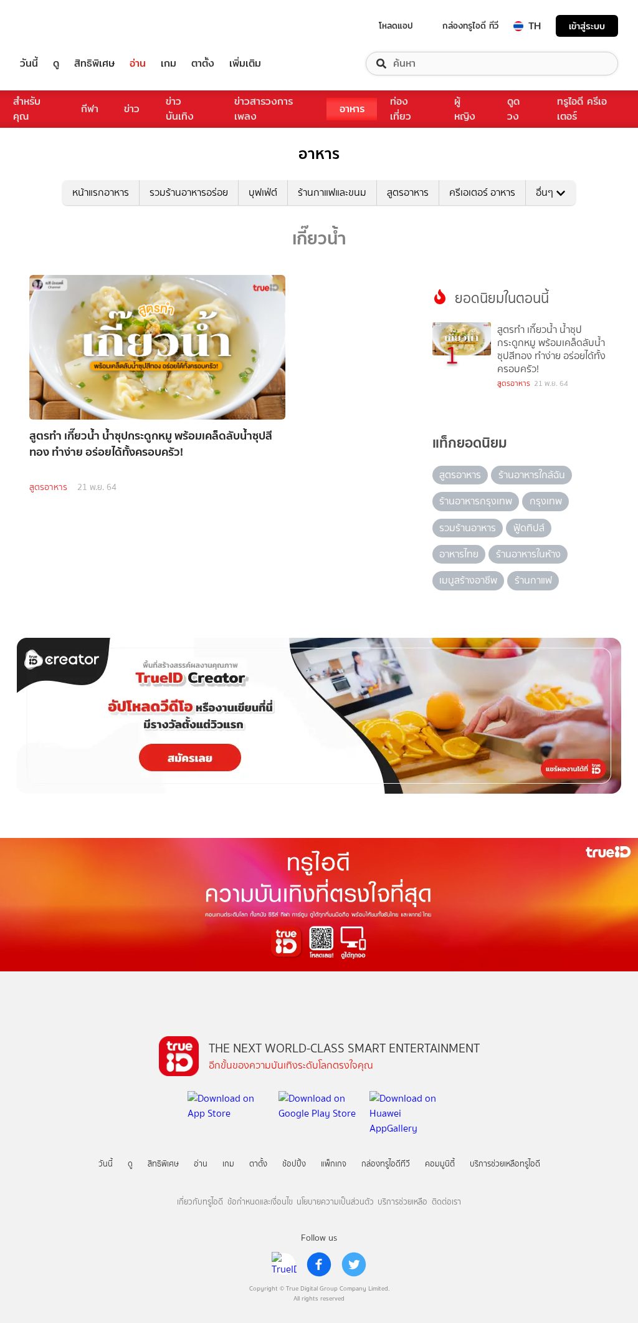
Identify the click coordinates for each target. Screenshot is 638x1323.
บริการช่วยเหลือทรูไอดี (505, 1164)
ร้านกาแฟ (533, 580)
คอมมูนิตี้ (440, 1164)
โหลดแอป (396, 25)
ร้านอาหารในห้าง (528, 554)
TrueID (57, 26)
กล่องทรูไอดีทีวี (385, 1164)
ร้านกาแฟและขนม (332, 192)
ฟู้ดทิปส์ (529, 528)
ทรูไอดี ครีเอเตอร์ (582, 109)
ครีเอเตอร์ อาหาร (482, 192)
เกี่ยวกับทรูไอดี (200, 1202)
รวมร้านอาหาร (467, 528)
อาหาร (352, 109)
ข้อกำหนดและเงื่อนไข (260, 1202)
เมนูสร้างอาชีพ (468, 580)
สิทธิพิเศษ (94, 63)
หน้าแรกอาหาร (100, 192)
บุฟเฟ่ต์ (263, 192)
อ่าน (138, 63)
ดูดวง (513, 109)
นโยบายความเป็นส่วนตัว (335, 1202)
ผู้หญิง (464, 109)
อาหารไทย (458, 554)
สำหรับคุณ (26, 109)
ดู (56, 63)
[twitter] (353, 1264)
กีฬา (89, 109)
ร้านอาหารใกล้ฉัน (531, 475)
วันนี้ (29, 63)
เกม (168, 63)
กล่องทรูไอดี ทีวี (470, 25)
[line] (284, 1264)
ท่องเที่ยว (400, 109)
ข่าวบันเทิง (180, 109)
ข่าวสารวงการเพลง (263, 109)
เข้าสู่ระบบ (587, 26)
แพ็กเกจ (333, 1164)
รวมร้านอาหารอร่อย (189, 192)
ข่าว (132, 109)
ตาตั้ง (202, 63)
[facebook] (319, 1264)
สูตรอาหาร (408, 192)
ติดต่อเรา (446, 1202)
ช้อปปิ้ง (294, 1164)
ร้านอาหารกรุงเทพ (475, 501)
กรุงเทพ (546, 501)
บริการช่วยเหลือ (402, 1202)
